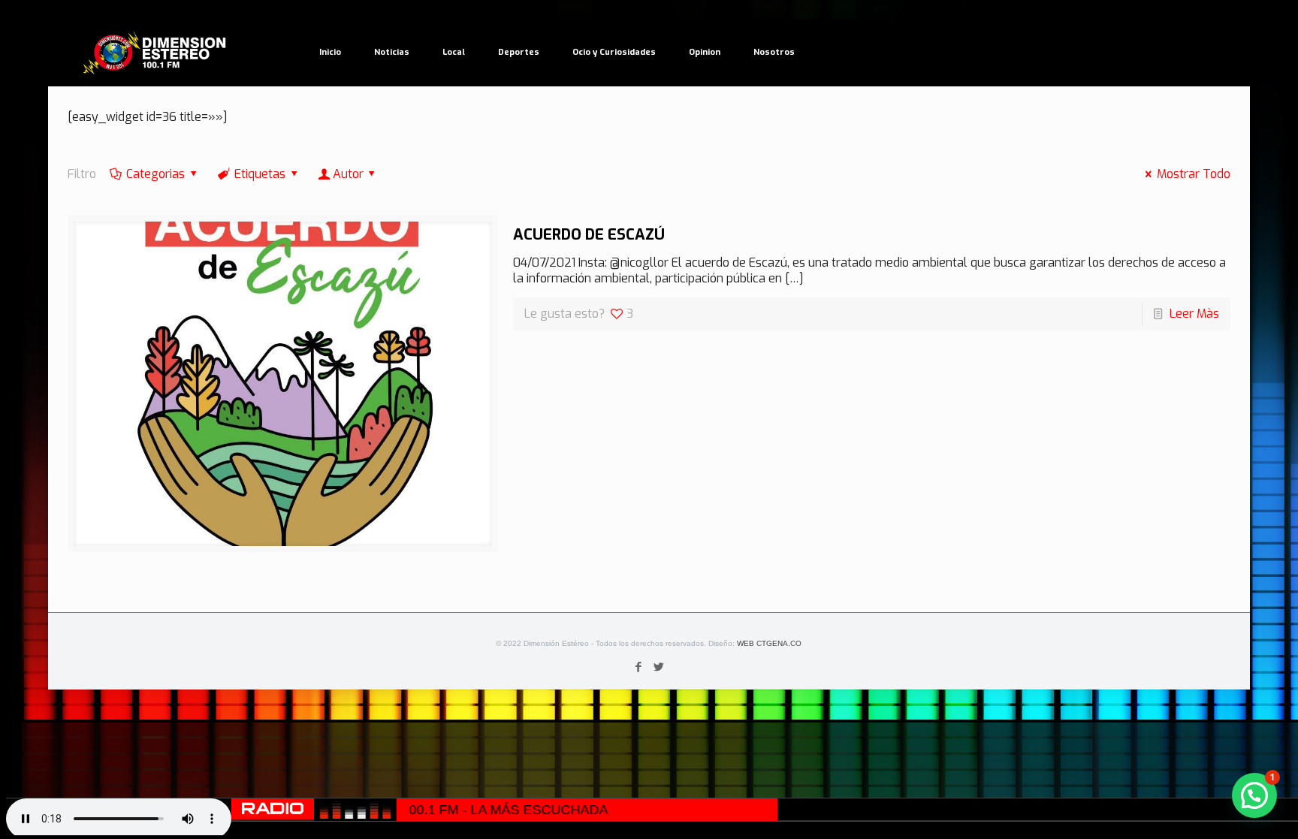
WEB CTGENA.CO (769, 643)
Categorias (155, 174)
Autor (348, 174)
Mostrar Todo (1193, 174)
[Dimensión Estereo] (155, 52)
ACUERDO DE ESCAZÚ (589, 235)
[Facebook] (639, 667)
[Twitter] (659, 667)
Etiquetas (259, 174)
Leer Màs (1194, 313)
